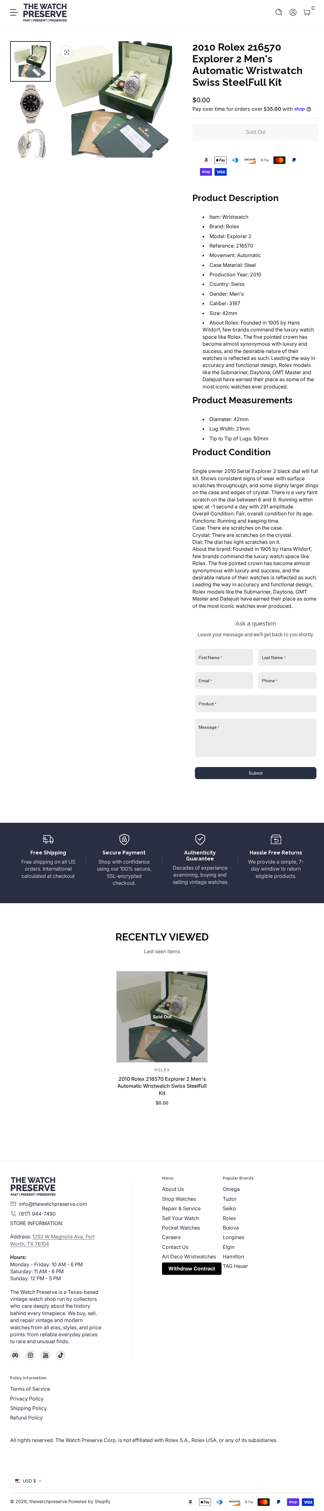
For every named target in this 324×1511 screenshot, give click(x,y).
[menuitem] (192, 1189)
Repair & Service (181, 1208)
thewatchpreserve (48, 1501)
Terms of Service (30, 1389)
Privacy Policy (27, 1398)
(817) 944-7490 (37, 1214)
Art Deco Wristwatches (189, 1256)
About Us (173, 1189)
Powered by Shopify (89, 1501)
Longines (233, 1237)
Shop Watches (179, 1199)
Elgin (228, 1247)
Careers (171, 1237)
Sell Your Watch (180, 1218)
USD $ (29, 1480)
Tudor (230, 1199)
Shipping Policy (28, 1408)
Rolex (229, 1218)
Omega (231, 1189)
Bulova (231, 1228)
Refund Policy (26, 1417)
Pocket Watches (181, 1228)
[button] (279, 12)
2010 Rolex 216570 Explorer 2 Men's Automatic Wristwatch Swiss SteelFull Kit (162, 1086)
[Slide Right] (159, 99)
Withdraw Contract (191, 1268)
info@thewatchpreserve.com (53, 1204)
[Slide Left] (68, 99)
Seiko (229, 1208)
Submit (256, 773)
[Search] (279, 12)
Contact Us (175, 1247)
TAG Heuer (235, 1266)
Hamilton (233, 1256)
